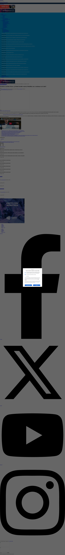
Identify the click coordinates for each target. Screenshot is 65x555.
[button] (32, 276)
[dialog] (32, 277)
